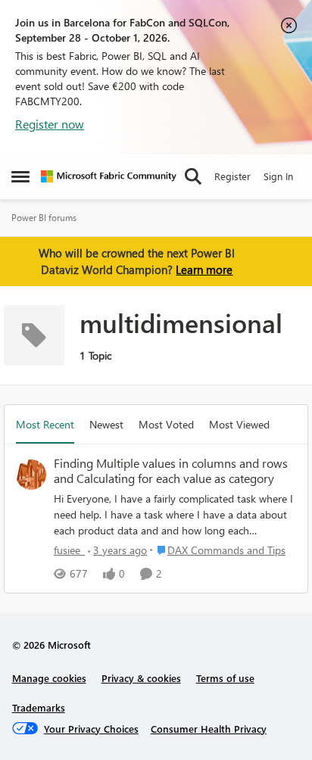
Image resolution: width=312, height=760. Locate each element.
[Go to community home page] (108, 176)
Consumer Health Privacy (209, 728)
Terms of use (225, 677)
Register (232, 176)
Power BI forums (43, 217)
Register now (49, 124)
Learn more (204, 269)
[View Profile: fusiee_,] (31, 474)
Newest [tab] (106, 424)
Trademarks (38, 707)
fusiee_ (69, 550)
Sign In (278, 176)
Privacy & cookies (141, 677)
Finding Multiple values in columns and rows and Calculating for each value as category (171, 471)
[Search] (193, 176)
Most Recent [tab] (45, 424)
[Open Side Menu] (20, 176)
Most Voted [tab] (166, 424)
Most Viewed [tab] (239, 424)
